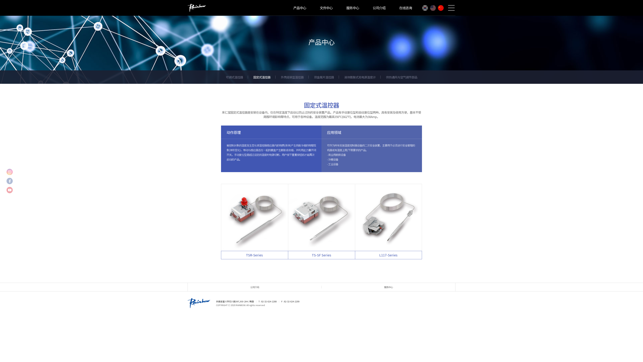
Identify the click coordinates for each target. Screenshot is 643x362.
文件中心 (326, 7)
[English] (433, 8)
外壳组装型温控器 (292, 77)
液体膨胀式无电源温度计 (360, 77)
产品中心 (299, 7)
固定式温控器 (261, 77)
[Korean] (425, 8)
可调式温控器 (234, 77)
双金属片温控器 (324, 77)
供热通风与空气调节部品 (401, 77)
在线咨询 (405, 7)
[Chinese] (441, 8)
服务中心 (352, 7)
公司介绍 (379, 7)
